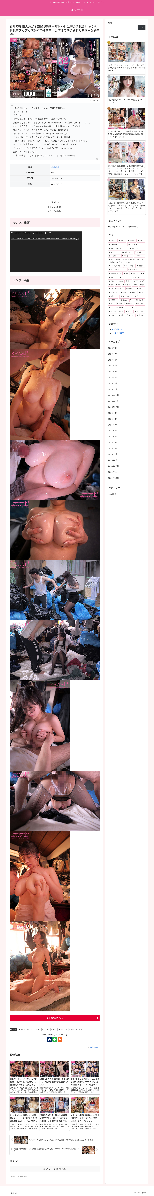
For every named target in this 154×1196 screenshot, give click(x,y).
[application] (46, 251)
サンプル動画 (55, 207)
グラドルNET (118, 333)
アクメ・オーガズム (34, 1029)
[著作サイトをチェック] (49, 1039)
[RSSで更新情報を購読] (60, 1039)
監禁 (72, 1029)
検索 (110, 23)
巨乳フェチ (64, 1029)
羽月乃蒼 (55, 167)
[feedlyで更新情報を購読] (54, 1039)
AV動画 (14, 1029)
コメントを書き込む (54, 1168)
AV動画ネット (118, 329)
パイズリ (46, 1029)
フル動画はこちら (55, 1018)
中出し (55, 1029)
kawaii (23, 1029)
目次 (51, 202)
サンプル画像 (55, 211)
